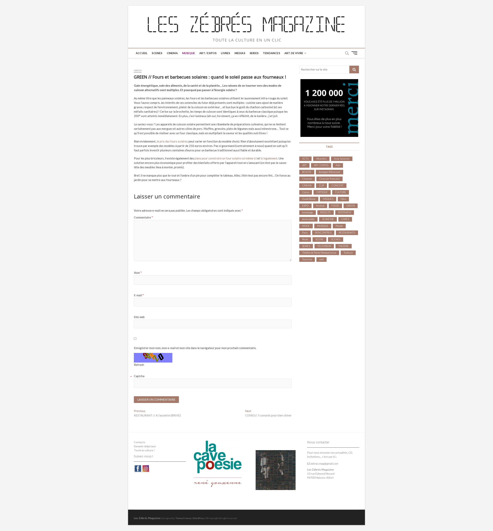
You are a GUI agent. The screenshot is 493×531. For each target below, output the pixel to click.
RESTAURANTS (347, 232)
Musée (339, 225)
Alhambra (321, 158)
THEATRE (343, 246)
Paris (305, 232)
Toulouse (348, 252)
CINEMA (172, 53)
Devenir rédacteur (145, 446)
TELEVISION (324, 246)
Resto (305, 239)
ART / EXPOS (207, 53)
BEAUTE (306, 171)
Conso (305, 192)
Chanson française (329, 178)
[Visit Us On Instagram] (146, 466)
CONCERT (337, 185)
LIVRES (225, 53)
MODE (306, 225)
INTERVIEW (344, 212)
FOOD (335, 205)
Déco (343, 198)
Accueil (141, 53)
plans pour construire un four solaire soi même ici (226, 158)
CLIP (321, 185)
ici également (269, 158)
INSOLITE (325, 212)
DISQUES (328, 198)
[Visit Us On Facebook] (138, 466)
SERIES (254, 53)
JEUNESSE (328, 219)
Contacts (139, 442)
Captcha (139, 376)
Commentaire (143, 217)
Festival (320, 205)
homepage (307, 212)
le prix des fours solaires (172, 141)
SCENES (157, 53)
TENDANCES (271, 53)
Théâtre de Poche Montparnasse (319, 252)
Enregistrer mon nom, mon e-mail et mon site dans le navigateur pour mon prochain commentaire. (195, 348)
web (321, 259)
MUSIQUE (188, 53)
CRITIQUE (322, 192)
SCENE (319, 239)
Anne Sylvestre (342, 158)
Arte (338, 165)
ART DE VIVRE (293, 53)
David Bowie (308, 198)
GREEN (138, 70)
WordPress (199, 518)
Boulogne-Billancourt (329, 171)
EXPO (305, 205)
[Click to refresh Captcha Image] (153, 358)
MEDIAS (240, 53)
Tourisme (307, 259)
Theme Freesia (183, 518)
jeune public (308, 219)
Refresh (139, 364)
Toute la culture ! (144, 450)
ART (304, 165)
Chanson (307, 178)
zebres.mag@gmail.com (324, 463)
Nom (138, 272)
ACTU (305, 158)
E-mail (139, 295)
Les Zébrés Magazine (147, 518)
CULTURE (340, 192)
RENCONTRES (323, 232)
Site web (139, 317)
